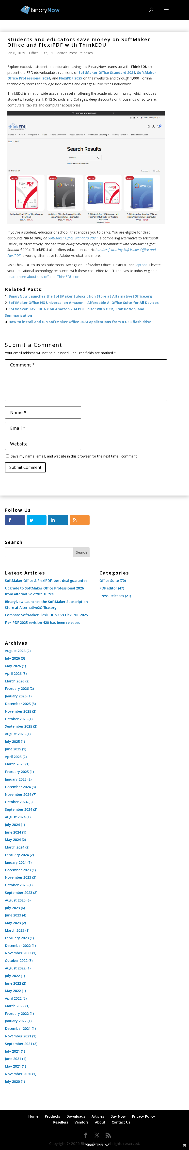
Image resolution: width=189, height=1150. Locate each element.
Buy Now (118, 1116)
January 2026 (16, 696)
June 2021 (13, 1058)
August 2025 (15, 734)
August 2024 (15, 817)
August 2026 (15, 650)
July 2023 (12, 907)
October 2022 (16, 960)
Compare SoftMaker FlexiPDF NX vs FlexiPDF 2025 (46, 615)
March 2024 (14, 847)
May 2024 (13, 839)
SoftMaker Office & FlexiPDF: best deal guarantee (46, 580)
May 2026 (13, 666)
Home (33, 1116)
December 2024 (18, 786)
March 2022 (14, 1006)
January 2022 (16, 1021)
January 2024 (16, 862)
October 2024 (16, 801)
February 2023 (17, 938)
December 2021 (18, 1028)
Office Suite (38, 53)
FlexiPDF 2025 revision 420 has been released (42, 622)
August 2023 (15, 900)
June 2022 (13, 983)
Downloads (75, 1116)
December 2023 (18, 870)
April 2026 (13, 673)
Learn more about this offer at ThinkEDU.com (43, 276)
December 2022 (18, 945)
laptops (141, 264)
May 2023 (13, 922)
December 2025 (18, 703)
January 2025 (16, 779)
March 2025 (14, 764)
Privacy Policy (143, 1116)
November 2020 (18, 1074)
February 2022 (17, 1013)
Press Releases (81, 53)
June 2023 (13, 915)
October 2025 (16, 719)
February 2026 (17, 688)
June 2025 (13, 749)
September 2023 (18, 892)
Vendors (82, 1122)
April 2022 (13, 998)
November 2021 (18, 1036)
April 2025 (13, 756)
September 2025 (18, 726)
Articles (98, 1116)
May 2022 (13, 990)
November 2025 (18, 711)
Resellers (60, 1122)
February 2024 (17, 854)
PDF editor (58, 53)
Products (52, 1116)
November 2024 (18, 794)
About (100, 1122)
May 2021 (13, 1066)
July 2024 (12, 824)
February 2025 (17, 771)
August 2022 (15, 968)
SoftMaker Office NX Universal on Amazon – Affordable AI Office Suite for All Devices (84, 302)
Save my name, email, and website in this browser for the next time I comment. (74, 456)
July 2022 (12, 975)
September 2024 (18, 809)
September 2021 (18, 1043)
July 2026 (12, 658)
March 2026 (14, 681)
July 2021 (12, 1051)
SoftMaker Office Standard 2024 (73, 238)
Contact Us (121, 1122)
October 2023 (16, 885)
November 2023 (18, 877)
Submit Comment (25, 467)
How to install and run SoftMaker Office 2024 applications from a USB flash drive (80, 321)
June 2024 (13, 832)
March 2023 (14, 930)
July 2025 (12, 741)
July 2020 (12, 1081)
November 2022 (18, 953)
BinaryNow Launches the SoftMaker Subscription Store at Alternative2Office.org (80, 296)
